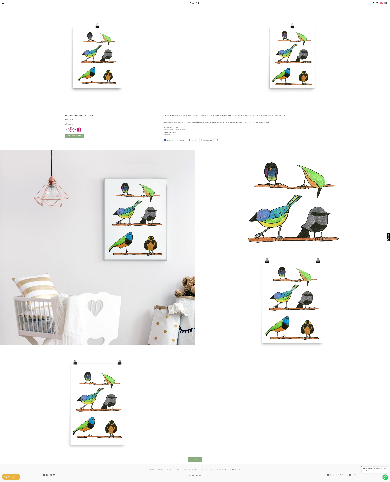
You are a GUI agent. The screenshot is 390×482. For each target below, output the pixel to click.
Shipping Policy (235, 469)
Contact (169, 469)
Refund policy (221, 469)
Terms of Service (207, 469)
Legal (177, 469)
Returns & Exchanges (190, 469)
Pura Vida (195, 3)
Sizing (160, 469)
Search (151, 469)
